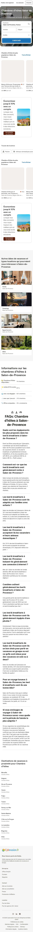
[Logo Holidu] (10, 850)
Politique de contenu (12, 926)
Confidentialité (24, 924)
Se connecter (20, 2)
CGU (17, 924)
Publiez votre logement (7, 2)
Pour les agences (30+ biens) (10, 906)
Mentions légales (9, 924)
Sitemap (22, 926)
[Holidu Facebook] (19, 914)
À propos (4, 874)
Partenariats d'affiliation (8, 894)
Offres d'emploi (6, 871)
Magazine (4, 877)
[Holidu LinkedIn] (16, 914)
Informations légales (11, 929)
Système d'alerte (22, 929)
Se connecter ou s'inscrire (9, 133)
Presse (4, 891)
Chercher (16, 40)
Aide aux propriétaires (8, 888)
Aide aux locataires (7, 886)
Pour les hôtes (6, 903)
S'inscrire (28, 2)
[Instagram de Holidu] (13, 914)
